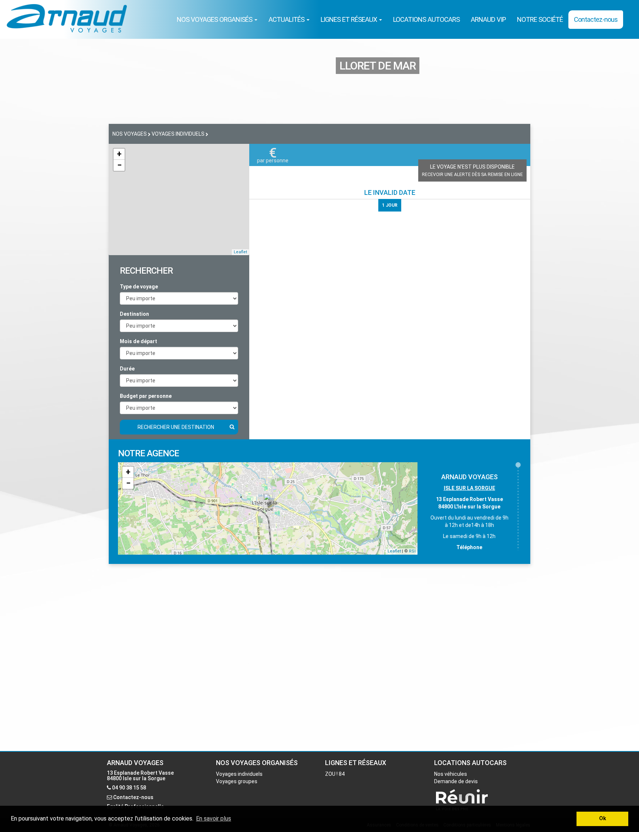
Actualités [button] (287, 19)
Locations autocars (426, 19)
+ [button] (119, 154)
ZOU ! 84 (335, 774)
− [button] (119, 165)
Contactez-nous (596, 19)
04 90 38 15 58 (129, 788)
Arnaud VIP (488, 19)
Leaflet (240, 252)
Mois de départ (138, 341)
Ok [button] (602, 818)
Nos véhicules (450, 774)
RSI (412, 551)
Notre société (540, 19)
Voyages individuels (239, 774)
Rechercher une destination (176, 427)
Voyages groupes (236, 781)
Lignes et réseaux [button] (349, 19)
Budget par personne (146, 396)
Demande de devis (456, 781)
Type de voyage (139, 287)
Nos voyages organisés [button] (215, 19)
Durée (127, 369)
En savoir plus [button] (213, 818)
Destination (134, 314)
